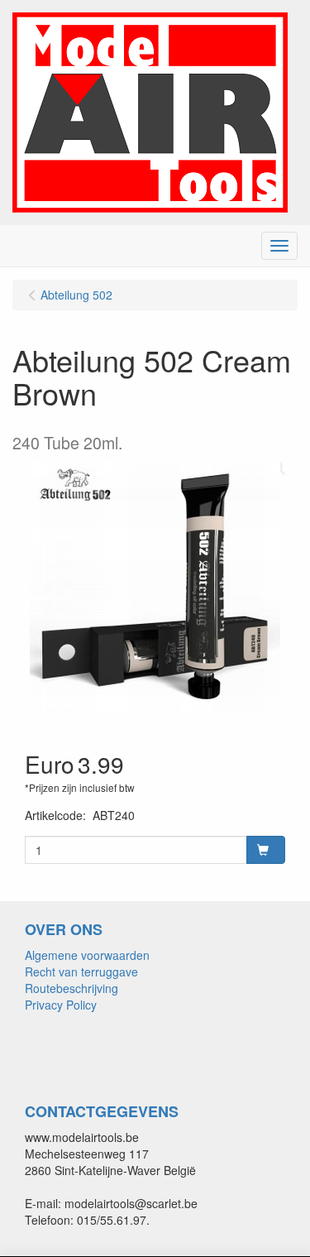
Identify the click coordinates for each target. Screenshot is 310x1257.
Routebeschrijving (71, 988)
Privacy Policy (61, 1004)
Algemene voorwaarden (87, 955)
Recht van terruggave (81, 971)
